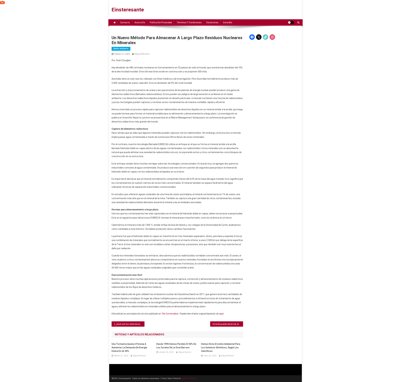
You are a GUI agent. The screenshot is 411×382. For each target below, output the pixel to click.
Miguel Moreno (142, 54)
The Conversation (170, 313)
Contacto (125, 22)
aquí (221, 313)
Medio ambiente (121, 48)
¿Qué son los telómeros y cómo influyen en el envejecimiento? (130, 324)
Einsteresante (128, 10)
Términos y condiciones (189, 22)
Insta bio (227, 22)
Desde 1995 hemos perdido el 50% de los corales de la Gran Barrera (176, 346)
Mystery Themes (188, 378)
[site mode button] (291, 22)
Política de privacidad (161, 22)
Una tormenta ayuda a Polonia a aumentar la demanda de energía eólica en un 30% (129, 347)
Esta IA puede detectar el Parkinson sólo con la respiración (228, 324)
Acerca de (140, 22)
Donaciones (212, 22)
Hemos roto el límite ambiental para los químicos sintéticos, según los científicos (220, 347)
